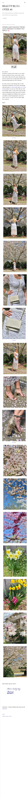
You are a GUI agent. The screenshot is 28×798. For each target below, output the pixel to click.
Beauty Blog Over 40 (11, 7)
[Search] (25, 2)
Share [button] (3, 714)
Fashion (7, 716)
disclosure (4, 708)
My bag (14, 340)
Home (5, 18)
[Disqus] (14, 739)
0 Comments (12, 24)
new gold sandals (13, 87)
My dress (14, 137)
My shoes (14, 442)
